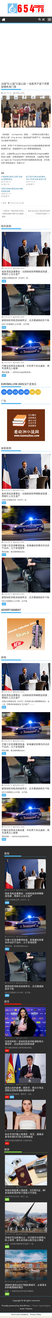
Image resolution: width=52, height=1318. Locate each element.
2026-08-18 (7, 268)
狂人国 (21, 203)
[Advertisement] (26, 51)
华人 (4, 555)
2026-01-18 (11, 1234)
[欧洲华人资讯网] (3, 19)
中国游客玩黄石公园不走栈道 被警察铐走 (11, 177)
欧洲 (4, 203)
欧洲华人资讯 (19, 93)
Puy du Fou (14, 203)
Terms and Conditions (19, 1314)
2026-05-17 (11, 1038)
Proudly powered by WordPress (16, 1305)
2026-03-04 (11, 1131)
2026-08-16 (7, 317)
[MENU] (49, 19)
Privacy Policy (35, 1314)
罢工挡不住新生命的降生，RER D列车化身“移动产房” (36, 177)
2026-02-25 (11, 1187)
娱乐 (7, 1050)
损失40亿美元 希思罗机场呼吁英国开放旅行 (39, 212)
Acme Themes (26, 1308)
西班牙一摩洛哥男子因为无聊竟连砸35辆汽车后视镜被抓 (13, 214)
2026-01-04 (11, 1282)
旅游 (7, 1199)
